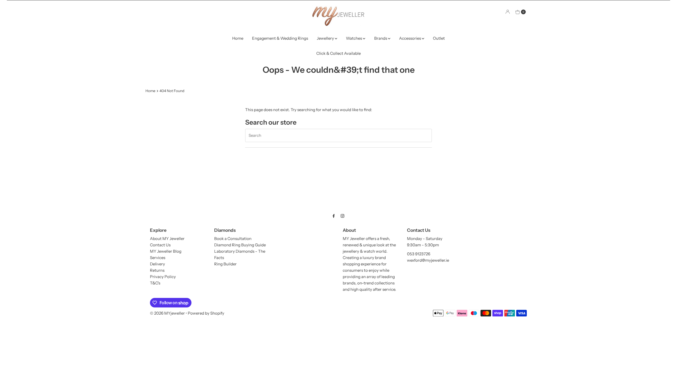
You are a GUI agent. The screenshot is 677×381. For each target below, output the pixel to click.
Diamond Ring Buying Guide (240, 244)
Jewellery (326, 38)
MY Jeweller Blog (165, 251)
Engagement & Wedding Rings (280, 38)
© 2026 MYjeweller (167, 313)
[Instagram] (342, 216)
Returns (157, 270)
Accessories (410, 38)
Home (237, 38)
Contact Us (160, 244)
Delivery (157, 263)
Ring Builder (225, 263)
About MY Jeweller (167, 238)
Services (157, 257)
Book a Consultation (232, 238)
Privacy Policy (163, 276)
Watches (354, 38)
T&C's (155, 282)
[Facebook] (334, 216)
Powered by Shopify (206, 313)
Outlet (439, 38)
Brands (381, 38)
